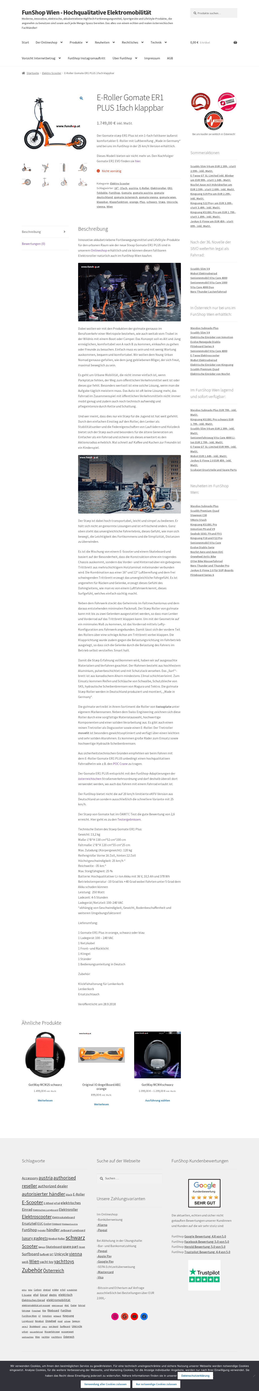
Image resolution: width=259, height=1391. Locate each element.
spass (44, 1326)
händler (52, 1229)
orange (133, 202)
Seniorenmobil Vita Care (205, 543)
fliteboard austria (70, 1224)
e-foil (62, 1289)
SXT (52, 1254)
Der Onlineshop (46, 42)
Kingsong (68, 1315)
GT (39, 1316)
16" (116, 188)
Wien (110, 206)
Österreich (53, 1270)
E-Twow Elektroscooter (204, 355)
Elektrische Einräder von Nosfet (210, 374)
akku (24, 1290)
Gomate (126, 193)
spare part (70, 1246)
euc (67, 1305)
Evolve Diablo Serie (202, 547)
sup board (53, 1326)
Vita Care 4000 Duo (202, 287)
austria (133, 188)
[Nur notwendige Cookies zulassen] (254, 1376)
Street (82, 1246)
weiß (25, 1262)
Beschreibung (31, 232)
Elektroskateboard (63, 1217)
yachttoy (45, 1337)
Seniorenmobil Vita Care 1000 (208, 282)
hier (137, 161)
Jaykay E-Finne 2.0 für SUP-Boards (212, 570)
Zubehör (32, 1270)
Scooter (30, 1246)
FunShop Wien (29, 1315)
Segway (41, 1247)
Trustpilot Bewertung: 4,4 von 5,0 (207, 1252)
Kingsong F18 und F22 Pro (206, 538)
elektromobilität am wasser (36, 1305)
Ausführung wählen (157, 1100)
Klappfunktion (118, 202)
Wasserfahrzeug (52, 1331)
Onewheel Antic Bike (203, 556)
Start (25, 42)
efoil (35, 1295)
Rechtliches (130, 42)
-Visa (100, 1277)
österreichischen (89, 779)
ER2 (170, 188)
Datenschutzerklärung (195, 1375)
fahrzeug (26, 1310)
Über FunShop (122, 58)
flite (44, 1310)
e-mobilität (72, 1290)
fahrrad (81, 1305)
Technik (156, 42)
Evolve (47, 1224)
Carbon (37, 1289)
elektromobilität (58, 1300)
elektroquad (57, 1305)
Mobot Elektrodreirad (203, 273)
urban (25, 1331)
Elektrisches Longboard (45, 1209)
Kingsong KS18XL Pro (203, 524)
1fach (123, 188)
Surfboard (30, 1253)
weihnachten (28, 1337)
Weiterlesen (45, 1100)
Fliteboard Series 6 (202, 346)
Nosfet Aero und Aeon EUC (206, 552)
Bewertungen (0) (33, 244)
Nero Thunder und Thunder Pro (209, 565)
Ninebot (52, 1238)
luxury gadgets (35, 1238)
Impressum (152, 58)
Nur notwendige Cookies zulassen (156, 1384)
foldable (102, 193)
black (69, 1194)
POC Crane (120, 764)
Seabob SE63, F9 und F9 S (206, 533)
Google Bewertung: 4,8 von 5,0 (205, 1236)
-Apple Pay (104, 1256)
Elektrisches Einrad (33, 1300)
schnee (67, 1321)
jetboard (57, 1316)
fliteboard (53, 1310)
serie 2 (25, 1326)
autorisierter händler (43, 1194)
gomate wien (167, 197)
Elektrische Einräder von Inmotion (211, 337)
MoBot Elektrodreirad (203, 360)
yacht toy (46, 1262)
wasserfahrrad (36, 1331)
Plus (142, 202)
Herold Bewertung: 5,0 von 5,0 (204, 1247)
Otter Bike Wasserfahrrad (206, 561)
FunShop (114, 193)
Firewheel (36, 1310)
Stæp (161, 202)
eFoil (57, 1203)
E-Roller (144, 188)
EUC (40, 1224)
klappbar (102, 202)
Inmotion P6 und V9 (202, 529)
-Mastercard (105, 1272)
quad (60, 1321)
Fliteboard (56, 1224)
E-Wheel (48, 1203)
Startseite (33, 73)
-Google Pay (105, 1261)
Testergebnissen (129, 819)
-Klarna (102, 1225)
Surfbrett (44, 1254)
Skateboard (54, 1247)
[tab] (45, 232)
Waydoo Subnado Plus (204, 328)
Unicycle (172, 202)
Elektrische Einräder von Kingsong (211, 365)
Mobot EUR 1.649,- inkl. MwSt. (208, 456)
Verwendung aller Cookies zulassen (105, 1384)
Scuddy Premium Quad (204, 369)
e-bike (55, 1289)
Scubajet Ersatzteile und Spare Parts (213, 470)
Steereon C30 (198, 515)
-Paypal (102, 1230)
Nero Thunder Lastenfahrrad (208, 291)
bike (30, 1290)
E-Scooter (32, 1202)
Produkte (76, 42)
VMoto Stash (198, 520)
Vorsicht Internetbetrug (38, 58)
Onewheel (50, 1321)
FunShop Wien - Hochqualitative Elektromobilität (86, 12)
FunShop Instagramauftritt (86, 58)
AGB (170, 58)
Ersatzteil (29, 1223)
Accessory (30, 1178)
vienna (101, 206)
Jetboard (65, 1230)
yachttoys (64, 1261)
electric (53, 1295)
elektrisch (65, 1295)
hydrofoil (42, 1230)
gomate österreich (126, 197)
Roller (61, 1238)
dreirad (47, 1289)
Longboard (78, 1230)
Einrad (44, 1295)
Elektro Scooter (51, 73)
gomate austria (143, 193)
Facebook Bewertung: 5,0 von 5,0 (206, 1242)
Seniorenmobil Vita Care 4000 (208, 278)
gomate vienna (148, 197)
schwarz (151, 202)
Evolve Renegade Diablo (205, 342)
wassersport (67, 1331)
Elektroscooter (37, 1216)
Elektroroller (158, 188)
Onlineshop (99, 250)
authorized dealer (53, 1186)
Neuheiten (102, 42)
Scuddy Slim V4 (200, 269)
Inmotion (47, 1315)
